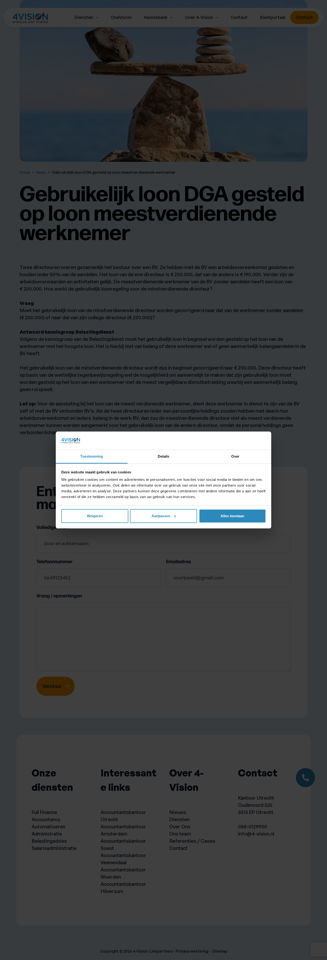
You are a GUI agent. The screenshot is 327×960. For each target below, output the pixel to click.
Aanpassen (161, 516)
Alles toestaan (232, 516)
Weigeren (95, 516)
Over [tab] (235, 456)
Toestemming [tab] (91, 456)
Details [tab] (163, 456)
